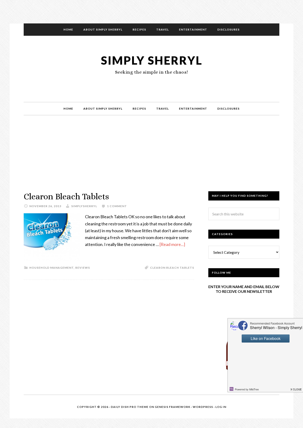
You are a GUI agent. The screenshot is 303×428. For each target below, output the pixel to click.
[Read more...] (172, 244)
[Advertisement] (151, 158)
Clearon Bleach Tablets (66, 196)
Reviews (82, 267)
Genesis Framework (172, 407)
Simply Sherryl (151, 60)
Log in (220, 407)
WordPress (203, 407)
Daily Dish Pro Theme (129, 407)
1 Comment (117, 206)
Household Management (51, 267)
